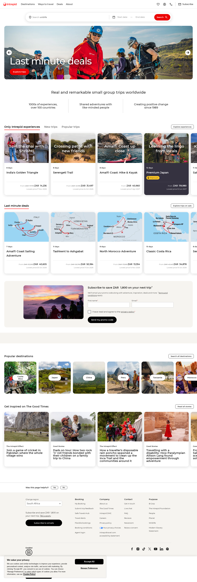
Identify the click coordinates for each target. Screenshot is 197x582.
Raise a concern (131, 528)
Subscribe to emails (44, 523)
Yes (54, 487)
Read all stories (185, 406)
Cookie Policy (29, 574)
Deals (60, 4)
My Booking (80, 504)
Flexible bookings (82, 523)
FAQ (126, 513)
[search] (67, 17)
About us (103, 504)
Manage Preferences (89, 568)
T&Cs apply (45, 516)
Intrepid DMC (105, 513)
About (69, 4)
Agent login (80, 532)
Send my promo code (102, 319)
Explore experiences (182, 127)
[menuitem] (10, 4)
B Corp (152, 504)
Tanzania (157, 377)
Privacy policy (105, 523)
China (89, 377)
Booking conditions (83, 528)
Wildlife (152, 523)
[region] (55, 567)
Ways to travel (45, 4)
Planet (152, 518)
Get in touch (129, 504)
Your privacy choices (112, 528)
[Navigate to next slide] (188, 52)
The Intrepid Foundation (159, 508)
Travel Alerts (80, 518)
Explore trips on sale (182, 206)
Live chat (128, 508)
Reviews (127, 518)
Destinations (28, 4)
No (64, 487)
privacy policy (127, 311)
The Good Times (107, 508)
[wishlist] (158, 4)
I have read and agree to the (113, 311)
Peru (123, 377)
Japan (55, 377)
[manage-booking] (164, 4)
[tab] (22, 127)
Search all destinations (181, 356)
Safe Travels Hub (82, 513)
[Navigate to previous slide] (9, 52)
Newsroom (129, 523)
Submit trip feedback (84, 508)
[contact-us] (171, 4)
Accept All (89, 561)
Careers (103, 518)
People (152, 513)
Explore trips (19, 71)
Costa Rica (20, 377)
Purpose (153, 499)
